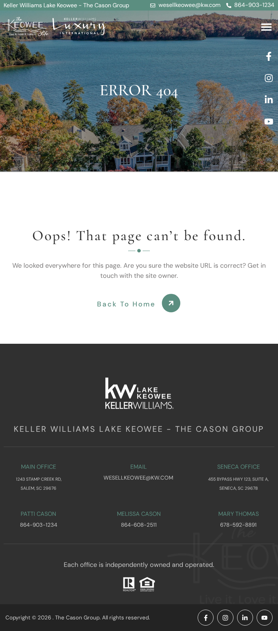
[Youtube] (269, 121)
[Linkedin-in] (269, 100)
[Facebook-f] (269, 56)
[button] (266, 26)
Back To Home (126, 304)
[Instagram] (269, 78)
